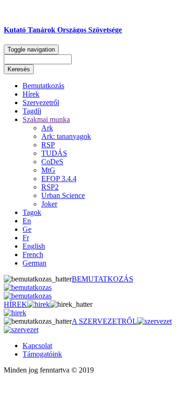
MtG (48, 170)
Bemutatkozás (43, 86)
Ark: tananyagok (66, 136)
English (34, 246)
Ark (47, 128)
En (27, 221)
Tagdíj (32, 111)
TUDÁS (54, 153)
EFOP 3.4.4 (58, 179)
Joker (49, 204)
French (33, 255)
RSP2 (50, 187)
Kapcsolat (37, 346)
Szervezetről (41, 103)
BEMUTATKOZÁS (102, 279)
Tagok (32, 212)
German (34, 263)
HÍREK (15, 304)
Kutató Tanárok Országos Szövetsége (63, 30)
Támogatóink (42, 354)
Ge (27, 229)
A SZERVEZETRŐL (104, 321)
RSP (48, 145)
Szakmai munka (46, 119)
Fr (26, 238)
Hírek (31, 94)
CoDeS (52, 162)
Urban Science (63, 195)
